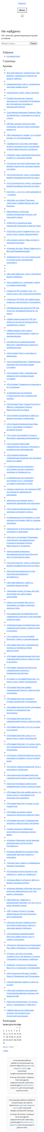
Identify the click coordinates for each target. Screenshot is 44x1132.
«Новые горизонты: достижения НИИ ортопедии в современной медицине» (24, 492)
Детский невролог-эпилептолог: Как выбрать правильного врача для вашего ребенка (23, 76)
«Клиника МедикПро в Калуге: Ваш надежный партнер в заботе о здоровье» (22, 854)
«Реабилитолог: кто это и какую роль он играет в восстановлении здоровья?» (24, 260)
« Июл (5, 1050)
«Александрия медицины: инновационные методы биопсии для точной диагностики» (22, 554)
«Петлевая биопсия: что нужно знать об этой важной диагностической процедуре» (24, 747)
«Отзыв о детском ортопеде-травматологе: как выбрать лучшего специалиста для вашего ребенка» (23, 956)
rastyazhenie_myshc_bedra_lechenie (23, 92)
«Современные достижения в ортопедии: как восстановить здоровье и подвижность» (20, 469)
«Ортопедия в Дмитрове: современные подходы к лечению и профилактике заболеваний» (23, 447)
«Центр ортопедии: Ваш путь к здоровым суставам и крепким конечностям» (21, 605)
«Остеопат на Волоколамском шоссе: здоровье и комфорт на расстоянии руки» (24, 758)
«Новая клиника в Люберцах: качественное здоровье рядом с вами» (21, 832)
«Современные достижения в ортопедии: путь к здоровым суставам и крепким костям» (20, 480)
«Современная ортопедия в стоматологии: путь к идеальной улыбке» (22, 396)
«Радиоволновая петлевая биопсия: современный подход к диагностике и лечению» (23, 628)
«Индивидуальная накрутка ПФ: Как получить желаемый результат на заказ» (23, 311)
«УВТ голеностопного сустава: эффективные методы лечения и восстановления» (21, 914)
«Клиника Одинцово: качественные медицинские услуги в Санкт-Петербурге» (23, 843)
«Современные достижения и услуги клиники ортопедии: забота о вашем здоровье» (23, 520)
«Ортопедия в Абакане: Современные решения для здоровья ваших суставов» (24, 458)
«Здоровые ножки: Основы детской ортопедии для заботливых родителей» (23, 594)
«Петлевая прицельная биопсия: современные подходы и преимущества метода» (22, 670)
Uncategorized (13, 56)
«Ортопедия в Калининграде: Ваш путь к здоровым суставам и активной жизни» (22, 427)
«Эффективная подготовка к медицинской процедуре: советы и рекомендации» (23, 333)
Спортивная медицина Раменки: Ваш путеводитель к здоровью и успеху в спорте (24, 115)
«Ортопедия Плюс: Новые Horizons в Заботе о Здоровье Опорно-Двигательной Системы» (23, 407)
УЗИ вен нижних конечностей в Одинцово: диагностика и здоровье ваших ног (23, 126)
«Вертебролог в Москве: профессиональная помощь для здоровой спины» (21, 214)
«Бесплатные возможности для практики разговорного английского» (21, 574)
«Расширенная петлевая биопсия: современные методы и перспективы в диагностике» (24, 616)
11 (7, 1034)
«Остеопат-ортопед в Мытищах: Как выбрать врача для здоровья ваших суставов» (23, 166)
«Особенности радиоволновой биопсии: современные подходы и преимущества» (22, 345)
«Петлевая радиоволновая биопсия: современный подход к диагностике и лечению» (23, 659)
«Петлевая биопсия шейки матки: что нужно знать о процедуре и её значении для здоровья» (24, 795)
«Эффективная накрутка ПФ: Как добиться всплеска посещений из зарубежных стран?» (22, 322)
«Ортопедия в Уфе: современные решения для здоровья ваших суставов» (22, 376)
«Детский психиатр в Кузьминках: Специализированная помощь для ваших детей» (23, 993)
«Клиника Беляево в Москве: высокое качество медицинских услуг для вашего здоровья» (24, 891)
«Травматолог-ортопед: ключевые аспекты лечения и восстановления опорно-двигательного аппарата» (23, 146)
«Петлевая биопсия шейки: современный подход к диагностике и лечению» (23, 690)
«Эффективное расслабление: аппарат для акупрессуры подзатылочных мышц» (20, 1013)
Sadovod (22, 3)
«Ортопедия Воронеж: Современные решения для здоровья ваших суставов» (23, 364)
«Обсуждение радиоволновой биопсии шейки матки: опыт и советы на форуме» (20, 936)
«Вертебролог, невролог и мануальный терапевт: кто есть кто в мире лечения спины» (24, 902)
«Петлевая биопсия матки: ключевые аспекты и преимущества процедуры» (24, 710)
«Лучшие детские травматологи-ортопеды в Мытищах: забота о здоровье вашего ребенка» (21, 925)
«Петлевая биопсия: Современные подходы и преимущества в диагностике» (22, 648)
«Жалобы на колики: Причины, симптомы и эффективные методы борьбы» (22, 203)
